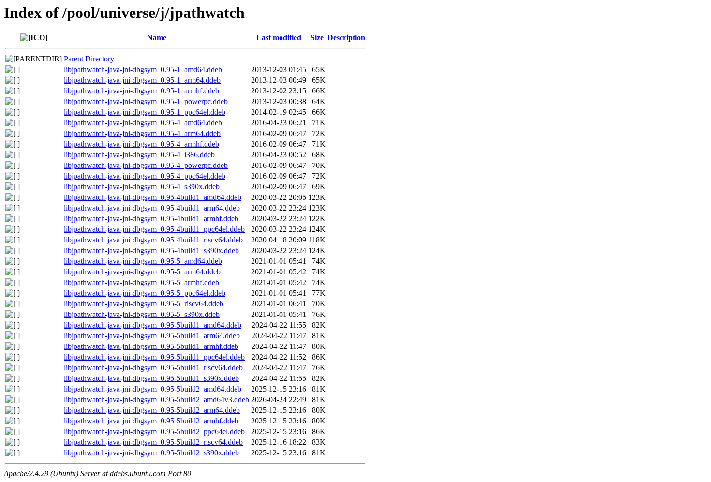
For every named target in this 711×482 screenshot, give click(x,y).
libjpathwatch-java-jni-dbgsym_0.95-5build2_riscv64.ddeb (153, 442)
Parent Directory (89, 59)
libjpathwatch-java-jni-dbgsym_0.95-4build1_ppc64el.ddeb (154, 229)
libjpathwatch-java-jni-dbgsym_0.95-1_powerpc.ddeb (146, 101)
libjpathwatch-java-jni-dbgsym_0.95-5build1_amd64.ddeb (152, 325)
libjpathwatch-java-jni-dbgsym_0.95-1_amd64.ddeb (143, 69)
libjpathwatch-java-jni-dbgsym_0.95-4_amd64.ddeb (143, 123)
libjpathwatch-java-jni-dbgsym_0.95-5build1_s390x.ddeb (151, 378)
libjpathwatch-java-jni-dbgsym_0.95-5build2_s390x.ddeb (151, 453)
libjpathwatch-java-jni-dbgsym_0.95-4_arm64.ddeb (142, 133)
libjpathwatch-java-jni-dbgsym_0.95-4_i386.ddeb (139, 155)
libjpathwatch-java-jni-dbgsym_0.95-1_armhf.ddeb (141, 91)
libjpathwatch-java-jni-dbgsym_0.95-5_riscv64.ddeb (143, 304)
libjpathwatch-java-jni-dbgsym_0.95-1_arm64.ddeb (142, 80)
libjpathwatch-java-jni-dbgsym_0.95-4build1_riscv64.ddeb (153, 240)
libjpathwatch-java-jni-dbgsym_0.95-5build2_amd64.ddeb (152, 389)
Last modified (278, 37)
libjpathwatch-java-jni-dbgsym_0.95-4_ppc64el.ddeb (144, 176)
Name (156, 37)
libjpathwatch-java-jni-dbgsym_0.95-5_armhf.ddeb (141, 282)
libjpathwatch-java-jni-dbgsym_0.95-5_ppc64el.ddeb (144, 293)
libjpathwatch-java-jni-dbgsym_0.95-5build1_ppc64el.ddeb (154, 357)
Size (317, 37)
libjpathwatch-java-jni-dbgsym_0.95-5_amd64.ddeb (143, 261)
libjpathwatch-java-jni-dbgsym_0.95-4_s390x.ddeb (142, 186)
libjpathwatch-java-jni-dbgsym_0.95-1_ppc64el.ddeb (144, 112)
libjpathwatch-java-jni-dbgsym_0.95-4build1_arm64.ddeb (152, 208)
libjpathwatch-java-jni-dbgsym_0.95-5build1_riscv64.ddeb (153, 367)
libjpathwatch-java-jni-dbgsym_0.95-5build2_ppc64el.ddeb (154, 431)
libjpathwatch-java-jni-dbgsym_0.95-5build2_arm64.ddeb (152, 410)
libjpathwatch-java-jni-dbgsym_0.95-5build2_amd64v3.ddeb (156, 399)
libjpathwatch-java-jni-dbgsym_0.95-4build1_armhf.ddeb (151, 218)
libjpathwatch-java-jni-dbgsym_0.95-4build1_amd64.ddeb (152, 197)
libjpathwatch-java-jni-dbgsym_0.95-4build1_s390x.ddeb (151, 250)
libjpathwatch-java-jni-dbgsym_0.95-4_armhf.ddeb (141, 144)
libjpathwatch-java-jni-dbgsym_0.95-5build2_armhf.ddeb (151, 421)
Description (346, 37)
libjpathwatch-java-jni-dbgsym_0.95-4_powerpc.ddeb (146, 165)
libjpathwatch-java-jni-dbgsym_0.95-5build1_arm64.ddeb (152, 335)
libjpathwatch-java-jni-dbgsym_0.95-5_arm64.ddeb (142, 272)
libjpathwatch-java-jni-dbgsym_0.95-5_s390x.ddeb (142, 314)
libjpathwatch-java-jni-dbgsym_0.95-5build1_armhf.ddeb (151, 346)
